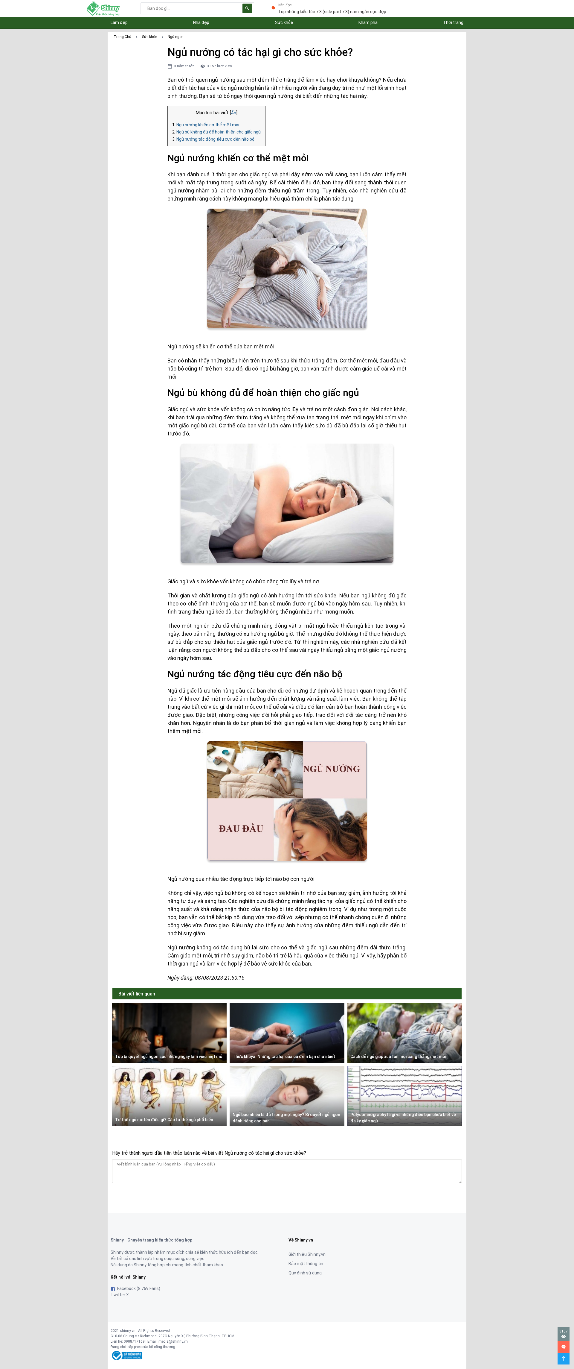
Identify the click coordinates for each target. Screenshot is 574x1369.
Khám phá (368, 22)
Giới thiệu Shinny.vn (307, 1254)
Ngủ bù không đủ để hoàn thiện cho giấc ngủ (218, 132)
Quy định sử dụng (305, 1273)
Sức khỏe (284, 22)
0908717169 (134, 1341)
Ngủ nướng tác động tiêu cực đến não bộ (215, 139)
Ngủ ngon (176, 37)
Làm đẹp (119, 22)
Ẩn (233, 112)
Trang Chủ (122, 37)
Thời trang (453, 22)
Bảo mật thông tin (305, 1263)
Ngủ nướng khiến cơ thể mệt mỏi (207, 124)
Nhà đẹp (201, 22)
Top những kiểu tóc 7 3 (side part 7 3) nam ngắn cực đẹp (332, 11)
